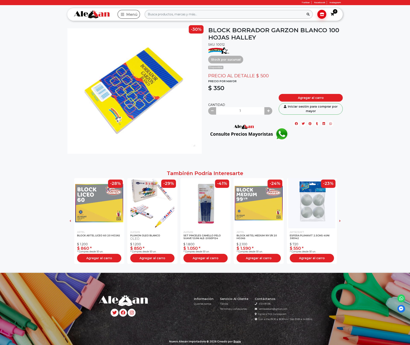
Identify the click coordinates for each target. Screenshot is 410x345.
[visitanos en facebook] (123, 313)
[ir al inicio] (123, 300)
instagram (335, 2)
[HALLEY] (219, 50)
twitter (306, 2)
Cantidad (216, 105)
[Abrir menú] (128, 14)
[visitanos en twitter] (115, 313)
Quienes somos (202, 303)
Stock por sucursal (226, 59)
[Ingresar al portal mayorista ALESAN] (321, 14)
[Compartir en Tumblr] (317, 124)
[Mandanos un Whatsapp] (401, 298)
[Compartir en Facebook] (296, 124)
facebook (319, 2)
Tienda (224, 303)
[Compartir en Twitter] (303, 124)
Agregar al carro (311, 98)
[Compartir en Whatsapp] (331, 124)
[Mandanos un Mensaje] (401, 309)
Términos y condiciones (233, 308)
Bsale (237, 341)
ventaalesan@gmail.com (273, 308)
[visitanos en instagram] (132, 313)
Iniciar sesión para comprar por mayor (312, 109)
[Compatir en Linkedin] (324, 124)
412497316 (265, 303)
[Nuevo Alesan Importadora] (91, 14)
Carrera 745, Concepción (272, 314)
